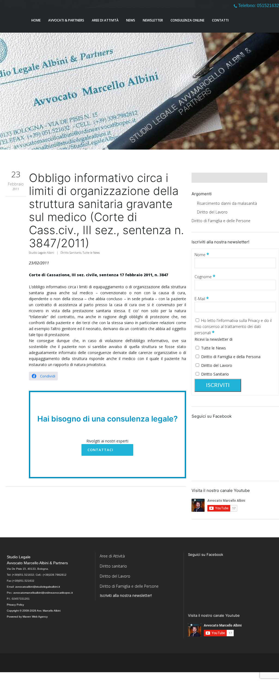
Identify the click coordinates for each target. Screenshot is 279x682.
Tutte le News (91, 253)
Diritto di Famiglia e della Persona (230, 356)
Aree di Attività (112, 556)
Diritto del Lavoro (212, 212)
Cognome (205, 276)
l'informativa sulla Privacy (239, 320)
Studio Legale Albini (41, 253)
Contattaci (100, 449)
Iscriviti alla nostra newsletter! (126, 595)
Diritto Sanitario (70, 253)
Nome (202, 254)
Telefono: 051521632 (258, 5)
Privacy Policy (15, 604)
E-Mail (202, 298)
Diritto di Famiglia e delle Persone (221, 220)
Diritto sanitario (113, 566)
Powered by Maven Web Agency (27, 616)
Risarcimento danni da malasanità (227, 203)
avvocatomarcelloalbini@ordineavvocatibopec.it (43, 592)
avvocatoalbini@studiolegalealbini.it (37, 586)
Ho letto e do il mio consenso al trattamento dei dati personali (233, 326)
